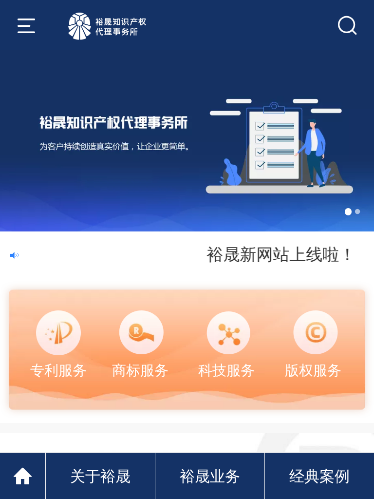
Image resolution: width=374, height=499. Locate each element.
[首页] (23, 476)
